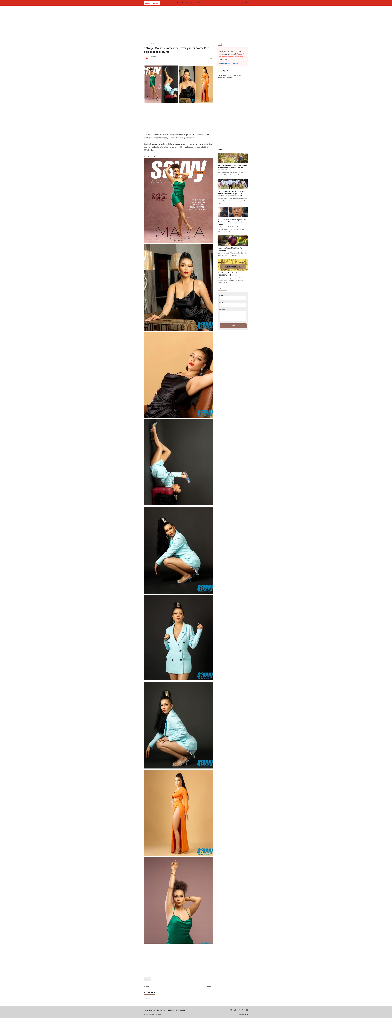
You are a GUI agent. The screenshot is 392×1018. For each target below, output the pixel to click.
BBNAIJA (147, 979)
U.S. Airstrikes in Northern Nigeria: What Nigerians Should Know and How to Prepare (232, 222)
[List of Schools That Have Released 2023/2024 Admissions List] (233, 270)
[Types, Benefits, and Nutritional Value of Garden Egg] (233, 245)
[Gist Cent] (152, 3)
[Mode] (242, 3)
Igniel (246, 1014)
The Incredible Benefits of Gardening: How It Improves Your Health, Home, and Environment (232, 168)
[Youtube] (247, 1010)
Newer (209, 986)
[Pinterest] (243, 1010)
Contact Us (170, 3)
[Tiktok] (235, 1010)
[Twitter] (231, 1010)
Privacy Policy (190, 3)
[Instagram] (239, 1010)
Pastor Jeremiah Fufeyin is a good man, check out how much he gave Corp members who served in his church (231, 194)
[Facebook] (227, 1010)
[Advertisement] (196, 24)
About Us (180, 3)
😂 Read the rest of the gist (228, 63)
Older (148, 986)
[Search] (247, 3)
